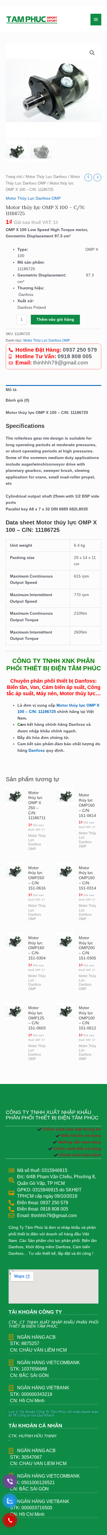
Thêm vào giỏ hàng (55, 319)
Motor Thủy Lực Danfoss (46, 177)
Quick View (14, 845)
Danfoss (37, 750)
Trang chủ (14, 177)
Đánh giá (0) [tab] (17, 400)
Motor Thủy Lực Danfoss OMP (33, 198)
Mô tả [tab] (11, 390)
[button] (92, 53)
